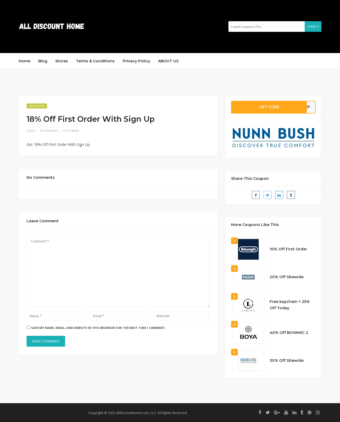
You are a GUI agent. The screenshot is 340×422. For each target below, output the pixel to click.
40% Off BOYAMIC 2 (289, 332)
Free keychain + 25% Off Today (290, 304)
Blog (42, 61)
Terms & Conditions (95, 61)
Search (313, 26)
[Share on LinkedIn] (279, 195)
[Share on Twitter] (267, 195)
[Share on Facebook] (256, 195)
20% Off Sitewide (287, 277)
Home (24, 61)
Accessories (49, 131)
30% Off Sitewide (287, 360)
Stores (61, 61)
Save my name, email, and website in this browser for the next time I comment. (98, 328)
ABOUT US (168, 61)
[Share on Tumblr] (291, 195)
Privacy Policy (136, 61)
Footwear (71, 131)
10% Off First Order (288, 249)
